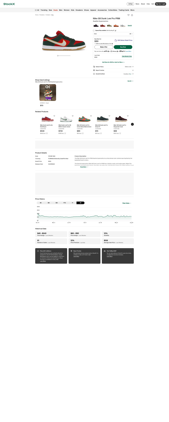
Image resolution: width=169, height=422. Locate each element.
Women (67, 10)
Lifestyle (48, 15)
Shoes (86, 10)
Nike (52, 15)
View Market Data (127, 56)
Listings (130, 4)
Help (148, 4)
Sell (152, 4)
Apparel (93, 10)
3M (48, 203)
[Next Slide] (132, 124)
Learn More (128, 51)
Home (36, 15)
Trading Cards (124, 10)
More (132, 10)
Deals (55, 10)
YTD (64, 203)
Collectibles (112, 10)
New (50, 10)
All (38, 10)
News (137, 4)
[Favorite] (128, 15)
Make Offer (103, 47)
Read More (83, 167)
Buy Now (123, 47)
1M (40, 203)
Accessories (102, 10)
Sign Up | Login (160, 4)
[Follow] (54, 116)
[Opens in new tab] (108, 51)
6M (56, 203)
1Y (72, 203)
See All (130, 25)
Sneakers (79, 10)
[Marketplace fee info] (112, 43)
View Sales (125, 203)
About (143, 4)
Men (60, 10)
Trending (44, 10)
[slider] (57, 55)
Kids (72, 10)
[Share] (132, 15)
